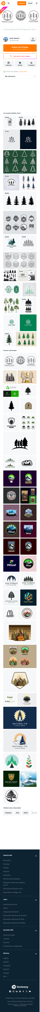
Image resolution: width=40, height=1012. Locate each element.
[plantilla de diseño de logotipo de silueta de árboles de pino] (11, 382)
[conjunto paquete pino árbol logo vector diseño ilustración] (19, 453)
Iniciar (30, 3)
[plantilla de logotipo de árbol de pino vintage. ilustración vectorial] (12, 335)
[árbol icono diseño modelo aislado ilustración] (19, 597)
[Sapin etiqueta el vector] (19, 252)
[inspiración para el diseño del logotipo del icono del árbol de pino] (9, 1003)
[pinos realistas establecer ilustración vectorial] (26, 365)
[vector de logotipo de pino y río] (19, 399)
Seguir (33, 40)
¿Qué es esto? (23, 71)
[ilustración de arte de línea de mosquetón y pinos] (12, 631)
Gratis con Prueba (20, 48)
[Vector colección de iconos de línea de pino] (19, 175)
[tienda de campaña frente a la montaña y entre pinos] (12, 917)
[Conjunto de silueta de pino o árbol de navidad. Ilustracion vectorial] (19, 231)
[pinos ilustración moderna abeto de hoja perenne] (11, 273)
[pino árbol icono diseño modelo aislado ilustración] (11, 510)
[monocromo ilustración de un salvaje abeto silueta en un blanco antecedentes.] (11, 525)
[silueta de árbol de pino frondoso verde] (9, 416)
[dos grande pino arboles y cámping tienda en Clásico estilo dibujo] (12, 483)
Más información (10, 76)
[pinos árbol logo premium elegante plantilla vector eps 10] (10, 364)
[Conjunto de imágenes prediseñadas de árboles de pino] (11, 213)
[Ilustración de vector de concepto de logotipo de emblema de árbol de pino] (12, 349)
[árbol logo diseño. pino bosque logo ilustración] (11, 850)
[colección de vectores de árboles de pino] (13, 135)
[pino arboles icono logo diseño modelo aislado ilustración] (27, 900)
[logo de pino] (10, 616)
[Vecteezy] (3, 3)
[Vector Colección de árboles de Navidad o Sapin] (13, 431)
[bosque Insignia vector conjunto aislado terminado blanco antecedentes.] (11, 576)
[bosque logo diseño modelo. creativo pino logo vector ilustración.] (11, 646)
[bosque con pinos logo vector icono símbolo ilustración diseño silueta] (10, 469)
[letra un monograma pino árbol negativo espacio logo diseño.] (11, 497)
